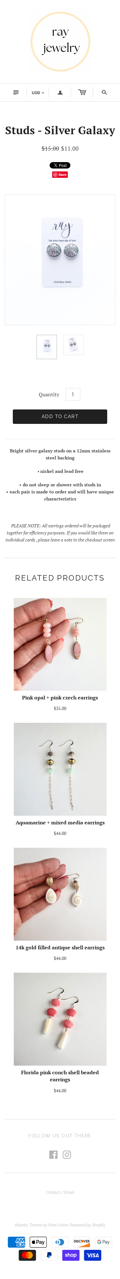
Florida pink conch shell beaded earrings (60, 1076)
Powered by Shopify (87, 1225)
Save (63, 174)
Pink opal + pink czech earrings (60, 697)
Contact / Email (60, 1192)
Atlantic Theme (28, 1225)
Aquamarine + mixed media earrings (60, 822)
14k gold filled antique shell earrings (60, 947)
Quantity (49, 394)
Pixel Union (58, 1225)
